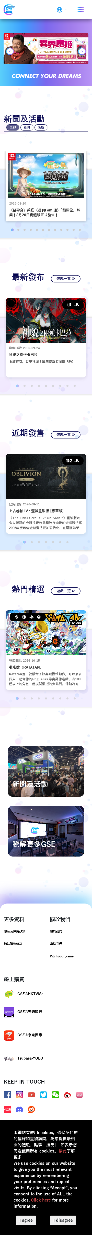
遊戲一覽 (64, 279)
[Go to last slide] (10, 51)
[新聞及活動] (46, 771)
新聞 (27, 127)
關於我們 (56, 931)
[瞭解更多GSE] (46, 831)
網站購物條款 (13, 944)
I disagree (63, 1220)
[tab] (12, 229)
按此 (63, 1151)
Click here (41, 1200)
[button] (61, 9)
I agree (26, 1220)
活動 (41, 127)
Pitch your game (62, 956)
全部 (13, 127)
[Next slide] (82, 51)
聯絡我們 (56, 944)
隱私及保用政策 (14, 931)
